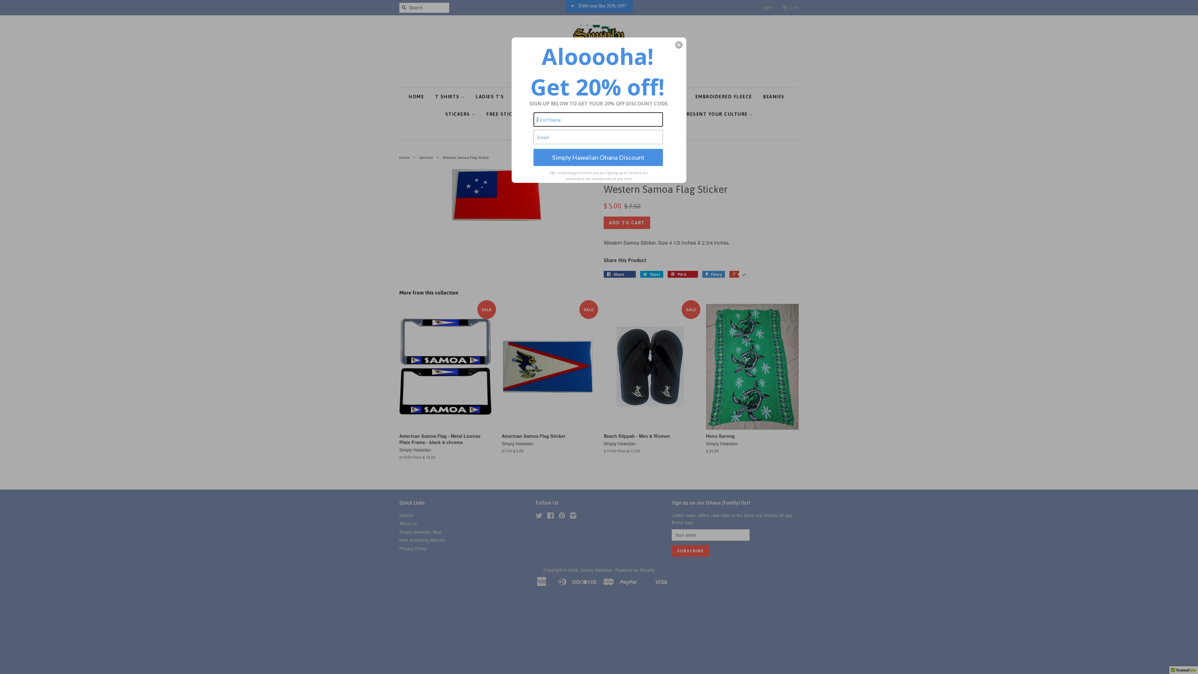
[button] (679, 45)
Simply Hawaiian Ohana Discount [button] (598, 157)
